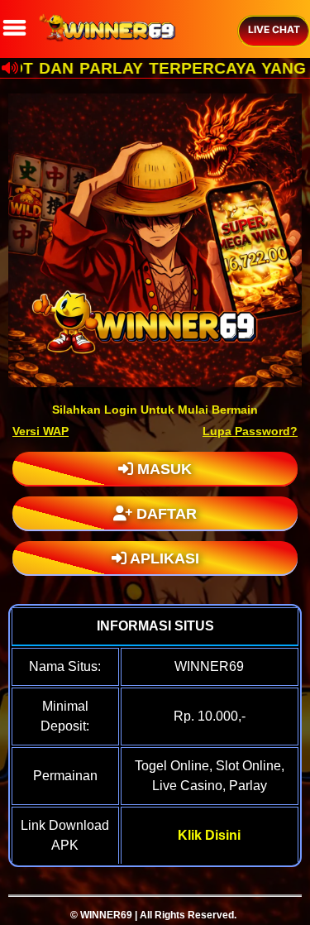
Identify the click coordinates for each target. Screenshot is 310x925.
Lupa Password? (250, 431)
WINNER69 (106, 915)
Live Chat (274, 29)
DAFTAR (164, 514)
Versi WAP (40, 431)
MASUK (162, 469)
